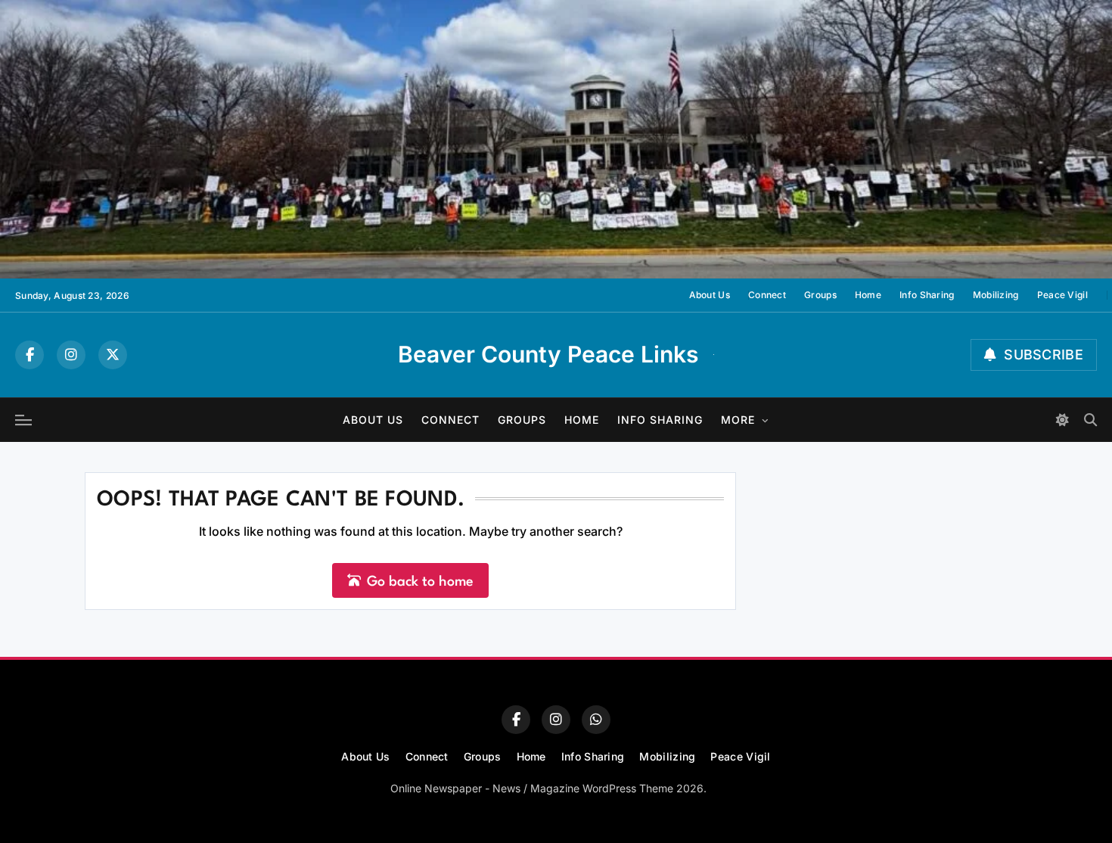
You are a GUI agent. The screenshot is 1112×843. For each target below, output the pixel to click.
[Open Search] (1090, 419)
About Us (709, 294)
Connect (767, 294)
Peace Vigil (1062, 294)
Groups (820, 294)
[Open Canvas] (23, 420)
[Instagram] (71, 355)
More (738, 419)
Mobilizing (996, 294)
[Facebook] (29, 355)
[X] (112, 355)
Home (868, 294)
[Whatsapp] (596, 719)
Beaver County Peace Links (548, 354)
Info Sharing (927, 294)
